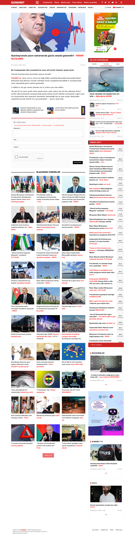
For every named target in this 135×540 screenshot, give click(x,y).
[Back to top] (129, 534)
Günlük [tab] (94, 64)
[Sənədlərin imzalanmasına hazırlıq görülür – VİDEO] (73, 214)
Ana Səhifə (95, 530)
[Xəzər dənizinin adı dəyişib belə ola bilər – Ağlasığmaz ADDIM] (106, 79)
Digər (90, 7)
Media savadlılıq (90, 2)
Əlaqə (56, 2)
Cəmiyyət (32, 7)
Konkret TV (119, 7)
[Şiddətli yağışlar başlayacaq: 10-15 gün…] (92, 105)
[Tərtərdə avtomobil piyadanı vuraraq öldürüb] (23, 432)
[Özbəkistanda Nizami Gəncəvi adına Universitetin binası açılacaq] (48, 214)
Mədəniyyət (62, 7)
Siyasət (14, 7)
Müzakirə (17, 128)
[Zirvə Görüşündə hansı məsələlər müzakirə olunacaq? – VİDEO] (23, 295)
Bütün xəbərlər (97, 345)
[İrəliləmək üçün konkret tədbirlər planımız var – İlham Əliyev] (23, 214)
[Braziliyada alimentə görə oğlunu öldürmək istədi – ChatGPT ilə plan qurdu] (23, 351)
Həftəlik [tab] (106, 64)
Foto (109, 7)
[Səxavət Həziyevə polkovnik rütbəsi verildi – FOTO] (106, 494)
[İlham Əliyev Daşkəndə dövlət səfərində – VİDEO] (48, 270)
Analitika (22, 7)
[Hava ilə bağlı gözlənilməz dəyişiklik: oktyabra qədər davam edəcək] (92, 132)
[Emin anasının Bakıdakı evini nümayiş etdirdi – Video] (23, 405)
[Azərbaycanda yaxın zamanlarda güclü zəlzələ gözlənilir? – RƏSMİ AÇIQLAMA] (48, 32)
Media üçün (65, 2)
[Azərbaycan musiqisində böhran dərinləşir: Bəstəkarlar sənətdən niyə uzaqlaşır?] (106, 364)
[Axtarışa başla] (121, 2)
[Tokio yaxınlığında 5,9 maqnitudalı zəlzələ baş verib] (23, 379)
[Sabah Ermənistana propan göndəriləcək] (23, 323)
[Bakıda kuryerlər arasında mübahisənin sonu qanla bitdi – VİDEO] (106, 452)
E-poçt (16, 147)
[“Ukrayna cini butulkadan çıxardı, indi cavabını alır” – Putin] (48, 432)
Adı (15, 139)
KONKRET (24, 530)
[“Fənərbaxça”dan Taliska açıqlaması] (48, 379)
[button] (119, 363)
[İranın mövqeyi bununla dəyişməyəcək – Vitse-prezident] (48, 351)
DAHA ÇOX (48, 455)
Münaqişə (82, 7)
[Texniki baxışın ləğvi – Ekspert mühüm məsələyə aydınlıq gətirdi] (92, 114)
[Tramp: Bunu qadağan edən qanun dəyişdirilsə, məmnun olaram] (73, 432)
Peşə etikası (77, 2)
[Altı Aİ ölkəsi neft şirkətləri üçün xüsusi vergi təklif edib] (73, 351)
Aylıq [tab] (117, 64)
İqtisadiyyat (43, 7)
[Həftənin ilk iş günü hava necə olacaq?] (73, 270)
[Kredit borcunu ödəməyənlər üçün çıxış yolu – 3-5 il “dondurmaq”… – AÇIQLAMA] (92, 123)
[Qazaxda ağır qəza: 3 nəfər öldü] (73, 295)
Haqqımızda (47, 2)
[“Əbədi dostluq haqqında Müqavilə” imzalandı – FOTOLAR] (23, 242)
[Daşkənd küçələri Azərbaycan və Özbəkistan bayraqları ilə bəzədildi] (48, 295)
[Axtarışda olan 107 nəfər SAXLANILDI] (73, 379)
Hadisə (52, 7)
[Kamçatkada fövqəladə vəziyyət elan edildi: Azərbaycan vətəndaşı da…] (73, 323)
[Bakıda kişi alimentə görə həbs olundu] (48, 405)
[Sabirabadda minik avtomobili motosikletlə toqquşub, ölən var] (73, 405)
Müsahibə (72, 7)
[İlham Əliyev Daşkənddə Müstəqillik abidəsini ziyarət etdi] (73, 242)
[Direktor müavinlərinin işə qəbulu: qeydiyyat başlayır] (23, 270)
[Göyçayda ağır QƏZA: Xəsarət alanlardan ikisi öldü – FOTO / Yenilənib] (48, 323)
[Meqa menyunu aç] (37, 2)
